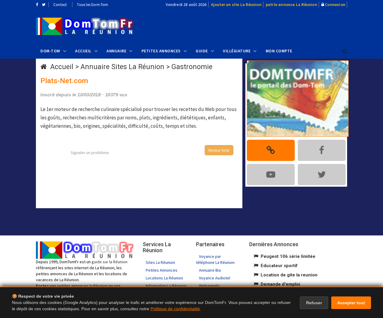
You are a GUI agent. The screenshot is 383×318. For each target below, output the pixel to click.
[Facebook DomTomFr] (37, 4)
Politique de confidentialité (175, 308)
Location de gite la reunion (289, 275)
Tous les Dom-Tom (92, 4)
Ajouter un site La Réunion (236, 4)
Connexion (335, 4)
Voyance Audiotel (214, 278)
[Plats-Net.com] (85, 26)
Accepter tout (351, 302)
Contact (60, 4)
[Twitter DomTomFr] (43, 4)
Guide (202, 51)
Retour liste (219, 150)
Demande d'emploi (280, 284)
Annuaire (116, 51)
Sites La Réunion (160, 262)
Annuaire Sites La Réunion (122, 67)
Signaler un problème (90, 152)
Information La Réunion (166, 285)
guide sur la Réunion (109, 261)
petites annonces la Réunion (82, 285)
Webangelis (209, 285)
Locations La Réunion (164, 278)
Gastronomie (191, 67)
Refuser (314, 302)
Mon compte (279, 51)
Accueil (83, 51)
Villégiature (236, 51)
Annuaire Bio (210, 270)
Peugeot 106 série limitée (288, 256)
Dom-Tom (50, 51)
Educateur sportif (279, 265)
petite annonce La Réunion (291, 4)
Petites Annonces (161, 51)
